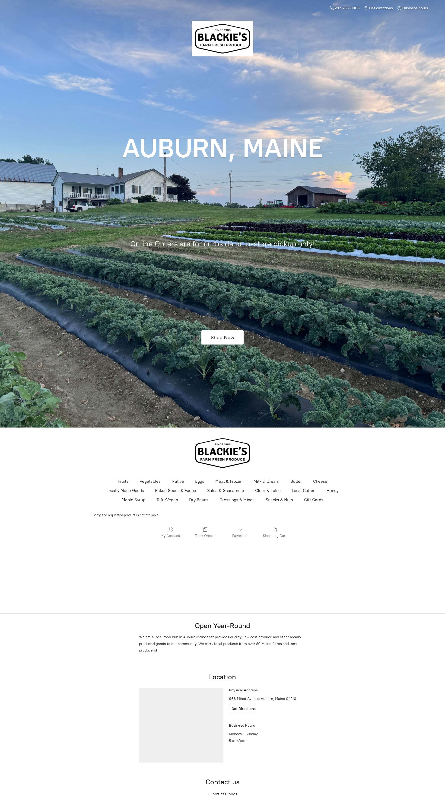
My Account (170, 535)
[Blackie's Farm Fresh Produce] (222, 452)
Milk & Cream (266, 481)
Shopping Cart (275, 535)
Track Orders (205, 535)
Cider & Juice (268, 490)
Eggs (199, 481)
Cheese (320, 481)
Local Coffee (303, 490)
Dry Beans (198, 499)
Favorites (240, 535)
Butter (296, 481)
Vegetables (150, 481)
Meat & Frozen (228, 481)
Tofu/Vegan (167, 499)
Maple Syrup (133, 499)
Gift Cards (313, 499)
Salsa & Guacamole (225, 490)
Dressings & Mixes (236, 499)
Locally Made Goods (125, 490)
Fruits (123, 481)
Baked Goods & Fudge (175, 490)
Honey (333, 490)
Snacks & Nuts (279, 499)
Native (178, 481)
